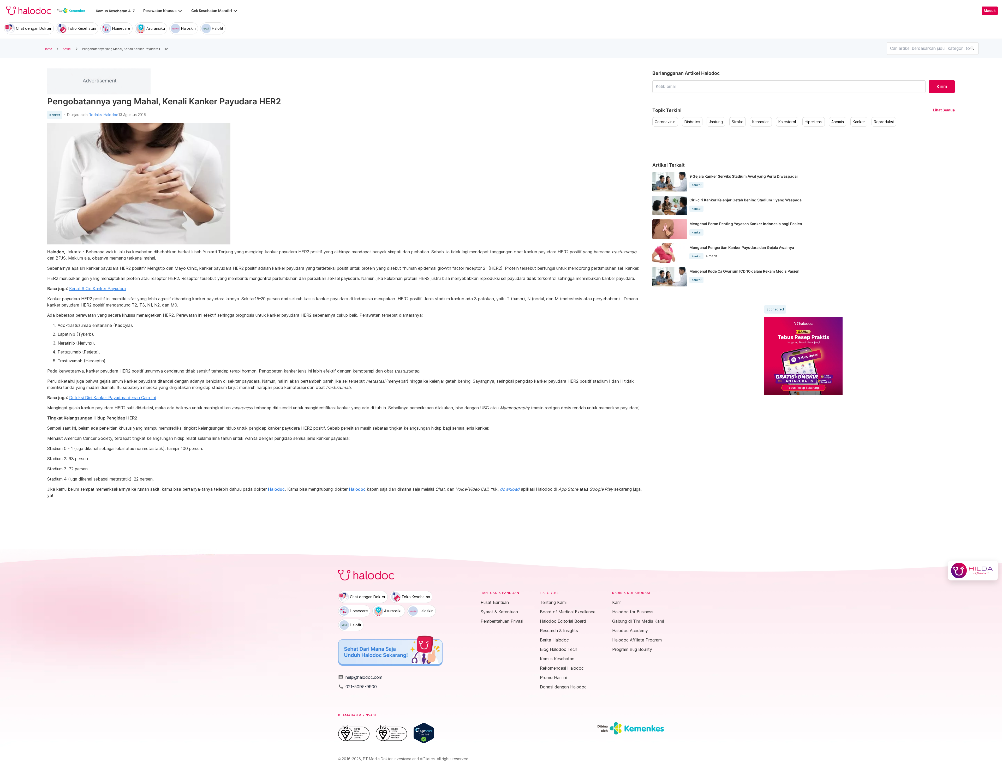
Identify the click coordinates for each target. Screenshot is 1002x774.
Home (48, 48)
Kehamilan (761, 122)
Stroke (737, 122)
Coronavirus (665, 122)
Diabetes (692, 122)
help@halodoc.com (360, 677)
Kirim (942, 86)
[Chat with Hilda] (973, 570)
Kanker (54, 115)
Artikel (67, 48)
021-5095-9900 (357, 686)
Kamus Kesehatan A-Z (115, 11)
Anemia (837, 122)
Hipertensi (813, 122)
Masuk (990, 11)
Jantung (716, 122)
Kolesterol (787, 122)
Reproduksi (884, 122)
